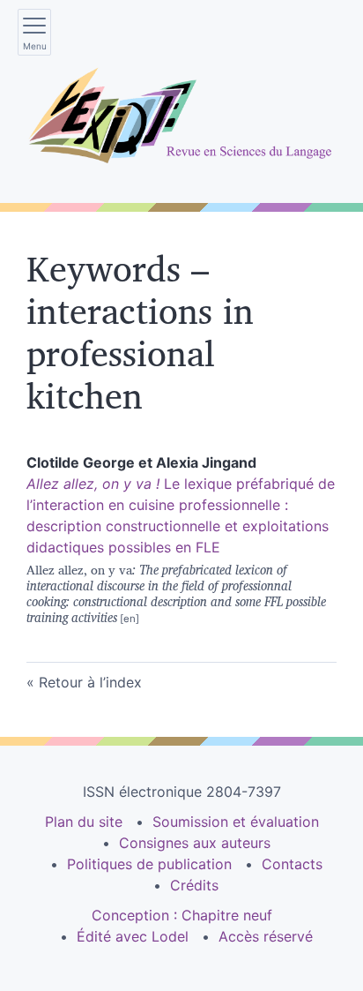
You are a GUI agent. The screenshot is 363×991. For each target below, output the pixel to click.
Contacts (292, 864)
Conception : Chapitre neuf (182, 915)
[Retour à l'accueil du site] (181, 116)
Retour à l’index (90, 682)
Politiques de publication (149, 864)
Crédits (194, 885)
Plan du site (83, 821)
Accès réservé (266, 936)
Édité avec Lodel (133, 936)
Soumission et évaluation (235, 821)
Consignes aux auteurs (194, 843)
